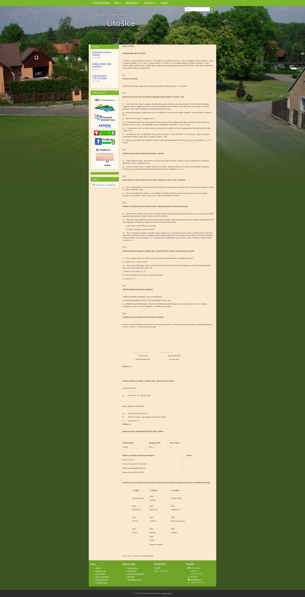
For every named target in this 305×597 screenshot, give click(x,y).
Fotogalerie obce (101, 580)
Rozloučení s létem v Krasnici (102, 53)
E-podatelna (131, 571)
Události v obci (100, 571)
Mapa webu (167, 593)
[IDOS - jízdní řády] (104, 126)
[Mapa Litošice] (104, 133)
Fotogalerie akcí (101, 582)
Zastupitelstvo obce (134, 580)
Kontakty (149, 3)
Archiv (164, 3)
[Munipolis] (105, 157)
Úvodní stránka (101, 3)
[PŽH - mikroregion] (104, 100)
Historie (98, 568)
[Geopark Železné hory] (104, 117)
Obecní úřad (131, 3)
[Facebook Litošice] (104, 142)
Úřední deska (132, 568)
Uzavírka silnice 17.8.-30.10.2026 (99, 76)
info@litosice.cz (196, 580)
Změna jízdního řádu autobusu (101, 65)
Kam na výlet (100, 574)
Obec (116, 3)
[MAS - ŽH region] (104, 108)
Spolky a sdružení (102, 577)
